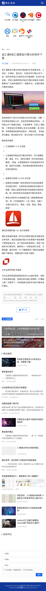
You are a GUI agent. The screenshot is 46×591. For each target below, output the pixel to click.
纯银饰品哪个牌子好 (10, 403)
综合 (3, 381)
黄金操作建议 (7, 432)
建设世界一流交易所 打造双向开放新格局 (19, 460)
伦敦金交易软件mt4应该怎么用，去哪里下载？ (29, 360)
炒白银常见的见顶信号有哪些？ (15, 387)
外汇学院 (4, 397)
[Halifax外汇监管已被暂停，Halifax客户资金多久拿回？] (9, 523)
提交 (39, 575)
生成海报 (8, 319)
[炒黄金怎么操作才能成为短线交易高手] (9, 422)
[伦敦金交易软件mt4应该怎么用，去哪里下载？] (9, 362)
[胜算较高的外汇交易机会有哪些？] (9, 511)
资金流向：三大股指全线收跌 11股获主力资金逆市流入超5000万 (30, 496)
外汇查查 (5, 63)
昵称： (7, 554)
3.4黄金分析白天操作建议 (28, 448)
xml (36, 588)
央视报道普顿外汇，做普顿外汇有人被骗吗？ (21, 476)
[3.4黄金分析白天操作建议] (9, 450)
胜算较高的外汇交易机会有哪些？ (29, 509)
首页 (3, 49)
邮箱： (7, 559)
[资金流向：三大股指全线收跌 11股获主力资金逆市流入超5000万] (9, 498)
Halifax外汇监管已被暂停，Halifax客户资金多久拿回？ (28, 521)
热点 (34, 63)
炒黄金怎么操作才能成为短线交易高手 (30, 420)
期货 (3, 470)
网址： (7, 565)
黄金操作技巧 (7, 372)
